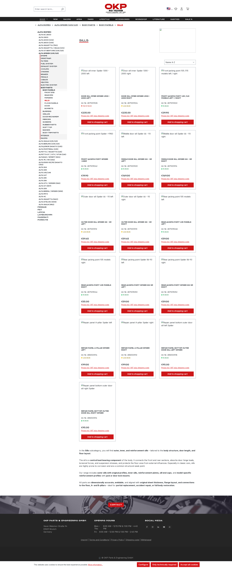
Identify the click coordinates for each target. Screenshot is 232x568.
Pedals (44, 77)
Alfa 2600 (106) (46, 43)
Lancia (41, 212)
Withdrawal (146, 540)
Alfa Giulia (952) (46, 205)
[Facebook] (147, 527)
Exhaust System (49, 66)
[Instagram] (153, 527)
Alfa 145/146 (45, 173)
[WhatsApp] (170, 527)
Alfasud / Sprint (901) (49, 157)
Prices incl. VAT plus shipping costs (95, 116)
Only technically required (164, 564)
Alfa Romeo (44, 32)
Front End (49, 93)
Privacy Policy (117, 540)
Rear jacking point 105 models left (176, 223)
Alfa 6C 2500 (45, 35)
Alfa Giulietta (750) (48, 45)
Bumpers (47, 111)
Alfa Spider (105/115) (49, 53)
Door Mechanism (51, 117)
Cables (44, 80)
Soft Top (47, 127)
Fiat (39, 210)
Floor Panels (51, 103)
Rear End (48, 95)
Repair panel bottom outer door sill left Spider (175, 349)
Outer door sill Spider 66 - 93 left (96, 223)
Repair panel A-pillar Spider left (95, 349)
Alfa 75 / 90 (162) (47, 160)
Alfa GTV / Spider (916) (49, 183)
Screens (47, 122)
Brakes (44, 74)
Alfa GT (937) (45, 186)
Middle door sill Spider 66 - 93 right (176, 160)
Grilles (46, 114)
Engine (44, 56)
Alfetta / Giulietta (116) (50, 152)
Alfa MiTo (43, 194)
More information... (95, 565)
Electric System (49, 85)
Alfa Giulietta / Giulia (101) (51, 48)
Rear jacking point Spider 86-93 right (177, 286)
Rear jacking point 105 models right (96, 286)
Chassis (45, 72)
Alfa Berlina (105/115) (49, 144)
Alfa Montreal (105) (48, 149)
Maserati (42, 217)
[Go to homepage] (116, 8)
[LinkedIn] (158, 527)
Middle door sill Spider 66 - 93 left (136, 160)
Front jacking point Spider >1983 (94, 160)
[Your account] (182, 8)
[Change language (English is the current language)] (169, 9)
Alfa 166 (43, 170)
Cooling (45, 69)
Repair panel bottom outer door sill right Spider (95, 412)
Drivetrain (46, 58)
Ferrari (41, 207)
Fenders (48, 98)
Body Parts (46, 88)
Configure (143, 564)
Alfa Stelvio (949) (47, 202)
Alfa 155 (43, 178)
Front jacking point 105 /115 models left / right (175, 97)
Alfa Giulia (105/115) (48, 141)
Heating (44, 82)
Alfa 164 (43, 167)
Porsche (42, 220)
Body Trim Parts (51, 133)
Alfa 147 (43, 175)
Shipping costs (132, 540)
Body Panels (49, 90)
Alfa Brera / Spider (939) (51, 191)
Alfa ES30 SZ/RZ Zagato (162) (50, 164)
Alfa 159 (43, 189)
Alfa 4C (42, 197)
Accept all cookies (189, 564)
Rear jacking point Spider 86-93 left (137, 286)
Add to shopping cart (97, 122)
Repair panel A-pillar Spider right (135, 349)
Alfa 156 (43, 181)
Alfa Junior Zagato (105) (50, 146)
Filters (44, 61)
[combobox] (47, 9)
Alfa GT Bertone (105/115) (51, 51)
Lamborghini (44, 215)
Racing (44, 138)
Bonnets (48, 108)
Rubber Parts (49, 125)
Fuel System (47, 64)
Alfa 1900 (43, 37)
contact (116, 505)
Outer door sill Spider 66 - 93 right (136, 223)
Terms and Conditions (99, 540)
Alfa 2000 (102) (46, 40)
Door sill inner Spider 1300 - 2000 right (135, 97)
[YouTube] (164, 527)
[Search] (62, 9)
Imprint (84, 540)
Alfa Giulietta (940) (48, 199)
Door (47, 106)
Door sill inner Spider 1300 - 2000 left (95, 97)
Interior (45, 136)
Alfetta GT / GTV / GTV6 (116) (52, 154)
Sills (46, 101)
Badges (46, 130)
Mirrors (47, 119)
